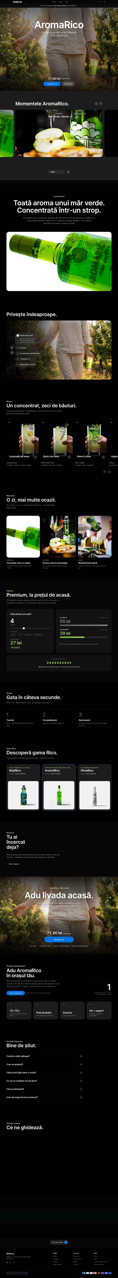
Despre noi (14, 1168)
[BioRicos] (17, 2)
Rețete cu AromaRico (38, 1180)
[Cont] (102, 2)
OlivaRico (55, 1261)
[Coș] (104, 2)
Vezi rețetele (50, 1168)
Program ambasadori (80, 1180)
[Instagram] (7, 1262)
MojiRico (55, 1256)
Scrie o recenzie (14, 864)
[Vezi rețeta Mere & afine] (103, 457)
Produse (54, 2)
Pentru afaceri (77, 1259)
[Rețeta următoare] (110, 472)
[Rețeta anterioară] (105, 472)
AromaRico (56, 1259)
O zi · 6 (20, 634)
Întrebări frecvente (64, 1180)
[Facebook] (10, 1262)
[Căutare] (99, 2)
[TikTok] (14, 1262)
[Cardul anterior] (96, 104)
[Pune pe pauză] (68, 171)
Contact (75, 1264)
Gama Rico (51, 1180)
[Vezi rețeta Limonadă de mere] (35, 457)
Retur (95, 1259)
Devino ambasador (15, 993)
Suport (66, 2)
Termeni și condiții (99, 1264)
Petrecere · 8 (28, 634)
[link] (59, 1242)
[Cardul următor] (101, 104)
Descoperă (68, 84)
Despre (60, 2)
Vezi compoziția (87, 1168)
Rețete (75, 1261)
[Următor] (12, 352)
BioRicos (10, 1253)
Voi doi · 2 (13, 634)
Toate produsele (57, 1264)
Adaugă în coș (52, 84)
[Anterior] (12, 348)
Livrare (96, 1256)
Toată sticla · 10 (38, 634)
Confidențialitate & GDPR (100, 1261)
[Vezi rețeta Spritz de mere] (69, 457)
